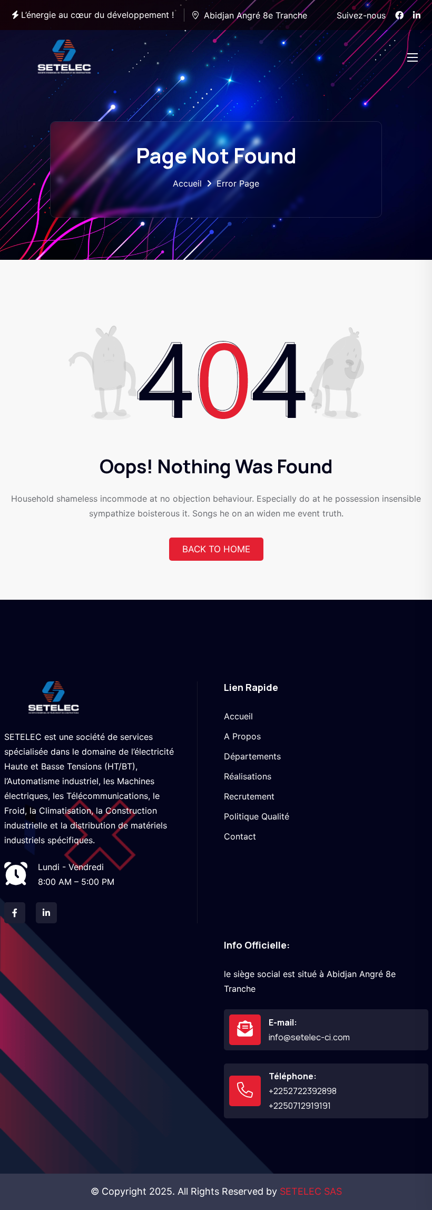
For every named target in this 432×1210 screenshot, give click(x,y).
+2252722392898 (303, 1091)
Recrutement (249, 796)
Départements (252, 756)
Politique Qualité (256, 816)
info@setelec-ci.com (309, 1037)
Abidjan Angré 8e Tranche (255, 15)
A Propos (242, 736)
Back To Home (216, 549)
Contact (240, 836)
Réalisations (247, 776)
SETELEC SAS (311, 1191)
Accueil (187, 183)
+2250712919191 (300, 1105)
